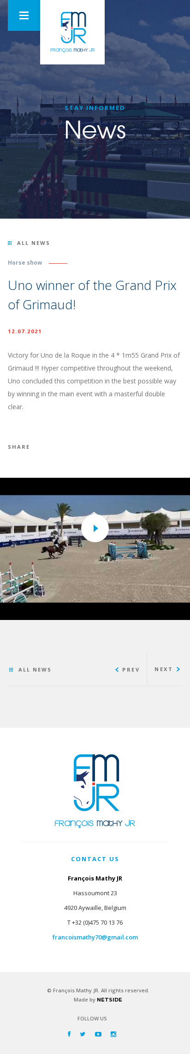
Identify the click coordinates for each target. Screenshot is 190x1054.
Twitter (82, 1034)
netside (109, 999)
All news (33, 242)
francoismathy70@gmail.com (95, 937)
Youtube (98, 1034)
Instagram (113, 1034)
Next (163, 669)
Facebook (69, 1034)
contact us (95, 859)
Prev (131, 669)
